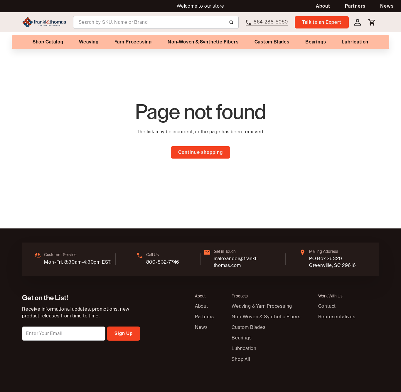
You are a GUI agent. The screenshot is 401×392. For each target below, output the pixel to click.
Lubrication (244, 348)
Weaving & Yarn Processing (262, 306)
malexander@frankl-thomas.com (236, 262)
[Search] (231, 22)
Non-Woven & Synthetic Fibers (266, 316)
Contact (327, 306)
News (387, 6)
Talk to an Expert (321, 22)
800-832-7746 (163, 262)
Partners (355, 6)
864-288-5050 (271, 22)
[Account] (358, 22)
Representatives (336, 316)
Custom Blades (248, 327)
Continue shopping (200, 152)
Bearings (242, 338)
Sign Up (123, 333)
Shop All (241, 359)
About (323, 6)
